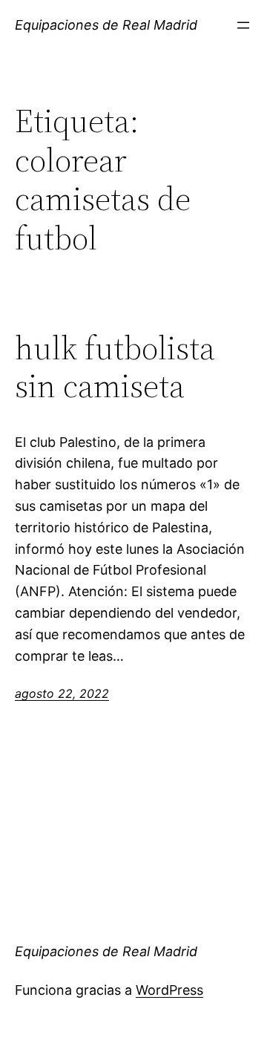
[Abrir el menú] (243, 25)
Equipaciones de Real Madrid (106, 25)
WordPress (169, 990)
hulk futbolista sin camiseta (115, 367)
